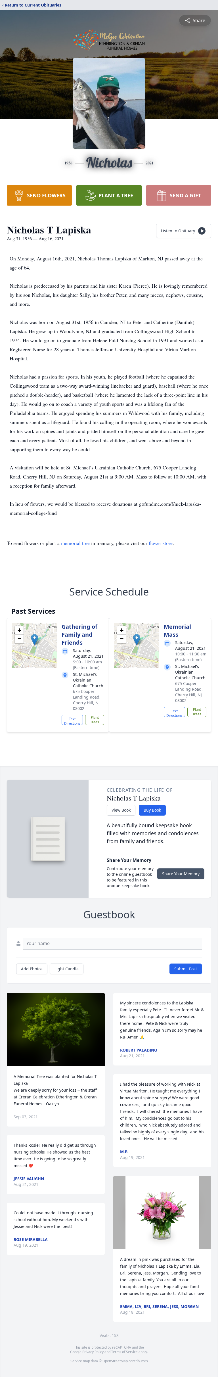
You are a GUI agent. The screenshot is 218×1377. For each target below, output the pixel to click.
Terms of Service (124, 1351)
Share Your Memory (181, 873)
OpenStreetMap (115, 1361)
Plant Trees (94, 719)
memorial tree (75, 543)
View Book (121, 810)
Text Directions (72, 720)
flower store (161, 543)
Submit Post (185, 968)
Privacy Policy (93, 1351)
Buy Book (152, 810)
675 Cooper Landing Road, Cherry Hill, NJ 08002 (86, 700)
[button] (34, 639)
